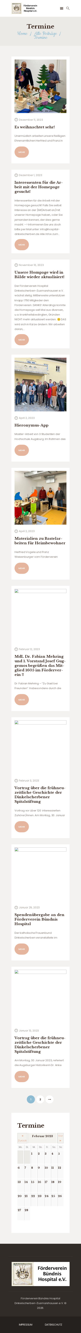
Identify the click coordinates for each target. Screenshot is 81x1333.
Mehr (21, 152)
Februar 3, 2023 (29, 781)
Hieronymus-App (31, 425)
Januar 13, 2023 (29, 1031)
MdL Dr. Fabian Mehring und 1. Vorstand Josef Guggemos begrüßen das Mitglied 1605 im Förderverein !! (40, 665)
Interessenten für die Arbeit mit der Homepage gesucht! (39, 187)
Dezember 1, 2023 (30, 175)
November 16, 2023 (31, 265)
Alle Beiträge (45, 33)
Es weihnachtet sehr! (35, 127)
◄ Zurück (22, 1138)
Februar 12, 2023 (29, 649)
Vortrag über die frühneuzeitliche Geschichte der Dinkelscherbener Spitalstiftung (40, 1045)
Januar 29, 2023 (29, 907)
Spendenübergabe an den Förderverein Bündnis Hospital (39, 919)
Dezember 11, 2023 (31, 120)
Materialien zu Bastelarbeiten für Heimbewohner (40, 540)
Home (22, 34)
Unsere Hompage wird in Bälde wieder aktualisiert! (39, 274)
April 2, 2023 (27, 418)
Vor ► (60, 1138)
